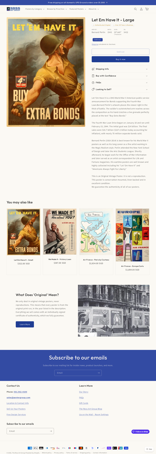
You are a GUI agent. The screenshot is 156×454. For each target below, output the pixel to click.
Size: (116, 29)
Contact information (100, 453)
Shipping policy (85, 453)
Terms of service (71, 453)
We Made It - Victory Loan (59, 259)
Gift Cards (83, 403)
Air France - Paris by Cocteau (96, 260)
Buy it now (121, 59)
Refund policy (47, 453)
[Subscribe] (99, 373)
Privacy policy (59, 453)
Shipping (95, 44)
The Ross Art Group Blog (90, 408)
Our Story (83, 391)
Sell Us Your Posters (16, 408)
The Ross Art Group (18, 453)
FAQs (81, 397)
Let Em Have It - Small (23, 260)
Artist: (94, 29)
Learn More (25, 324)
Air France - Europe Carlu (132, 266)
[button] (34, 9)
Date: (110, 29)
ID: (125, 29)
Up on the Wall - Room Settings (94, 414)
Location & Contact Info (18, 403)
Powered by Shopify (33, 453)
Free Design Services (16, 414)
